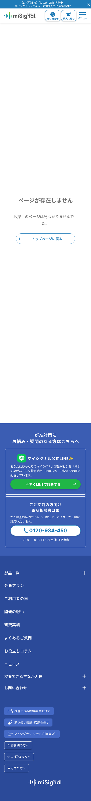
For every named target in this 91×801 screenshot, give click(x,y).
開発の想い (14, 611)
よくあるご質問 (18, 637)
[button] (42, 4)
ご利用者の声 (16, 598)
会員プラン (14, 585)
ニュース (12, 664)
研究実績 (12, 624)
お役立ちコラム (18, 651)
